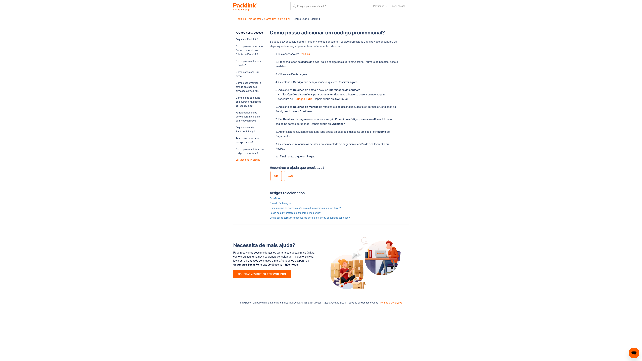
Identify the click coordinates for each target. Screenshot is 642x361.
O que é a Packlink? (247, 39)
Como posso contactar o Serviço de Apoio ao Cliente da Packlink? (249, 50)
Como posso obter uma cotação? (248, 63)
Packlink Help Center (249, 19)
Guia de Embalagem (280, 203)
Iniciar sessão (398, 6)
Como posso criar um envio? (247, 74)
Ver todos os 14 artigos (248, 159)
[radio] (276, 176)
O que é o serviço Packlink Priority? (245, 129)
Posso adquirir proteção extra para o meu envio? (296, 212)
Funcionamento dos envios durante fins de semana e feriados (248, 116)
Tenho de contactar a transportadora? (247, 140)
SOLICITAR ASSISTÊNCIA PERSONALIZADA (262, 274)
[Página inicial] (245, 6)
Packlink (305, 54)
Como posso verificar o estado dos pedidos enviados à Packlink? (248, 86)
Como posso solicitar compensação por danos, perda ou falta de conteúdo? (310, 217)
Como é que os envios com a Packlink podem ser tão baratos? (248, 101)
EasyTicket (275, 198)
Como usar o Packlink (277, 19)
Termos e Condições (391, 302)
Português (379, 6)
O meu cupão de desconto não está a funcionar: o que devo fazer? (305, 208)
